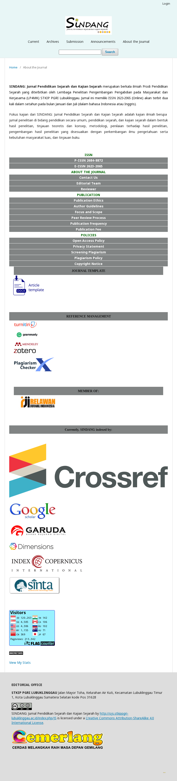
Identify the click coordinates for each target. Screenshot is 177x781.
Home (13, 67)
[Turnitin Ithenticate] (25, 327)
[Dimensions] (31, 548)
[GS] (32, 518)
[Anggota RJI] (38, 408)
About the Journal (136, 41)
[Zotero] (25, 352)
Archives (53, 41)
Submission (74, 41)
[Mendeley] (26, 346)
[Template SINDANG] (26, 295)
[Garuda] (38, 537)
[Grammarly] (27, 339)
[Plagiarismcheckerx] (34, 370)
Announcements (103, 41)
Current (33, 41)
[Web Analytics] (16, 653)
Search (110, 52)
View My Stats (20, 662)
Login (166, 3)
